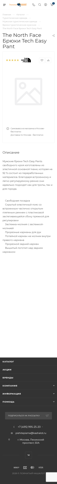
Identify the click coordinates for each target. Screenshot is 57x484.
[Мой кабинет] (45, 4)
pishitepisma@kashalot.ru (31, 433)
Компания (10, 385)
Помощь (8, 401)
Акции (7, 369)
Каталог (8, 361)
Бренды (8, 377)
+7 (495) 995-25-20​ (29, 427)
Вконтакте (28, 455)
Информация (12, 393)
